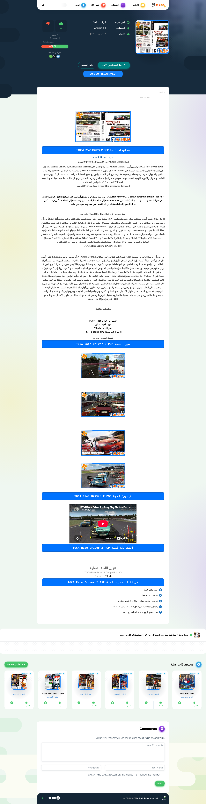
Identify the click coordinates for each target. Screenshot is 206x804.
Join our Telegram (101, 74)
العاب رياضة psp (98, 33)
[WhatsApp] (51, 56)
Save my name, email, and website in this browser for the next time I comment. (125, 775)
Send (159, 783)
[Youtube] (54, 798)
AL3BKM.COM (130, 798)
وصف (162, 91)
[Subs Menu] (64, 5)
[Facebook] (58, 798)
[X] (54, 56)
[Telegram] (58, 56)
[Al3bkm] (158, 5)
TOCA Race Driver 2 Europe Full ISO (103, 572)
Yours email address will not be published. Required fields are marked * (130, 738)
